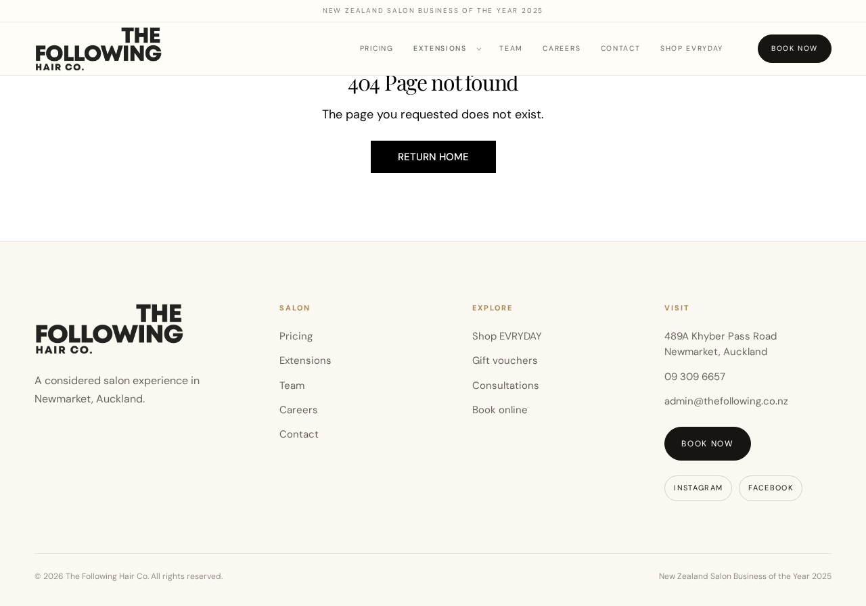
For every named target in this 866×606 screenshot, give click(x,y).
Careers (561, 49)
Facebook (770, 487)
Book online (500, 410)
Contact (621, 49)
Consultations (505, 385)
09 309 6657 (694, 376)
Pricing (377, 49)
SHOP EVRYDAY (691, 49)
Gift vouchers (505, 360)
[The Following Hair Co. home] (98, 48)
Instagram (698, 487)
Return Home (433, 157)
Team (511, 49)
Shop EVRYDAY (507, 336)
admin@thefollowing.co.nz (726, 401)
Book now (794, 48)
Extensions (440, 48)
